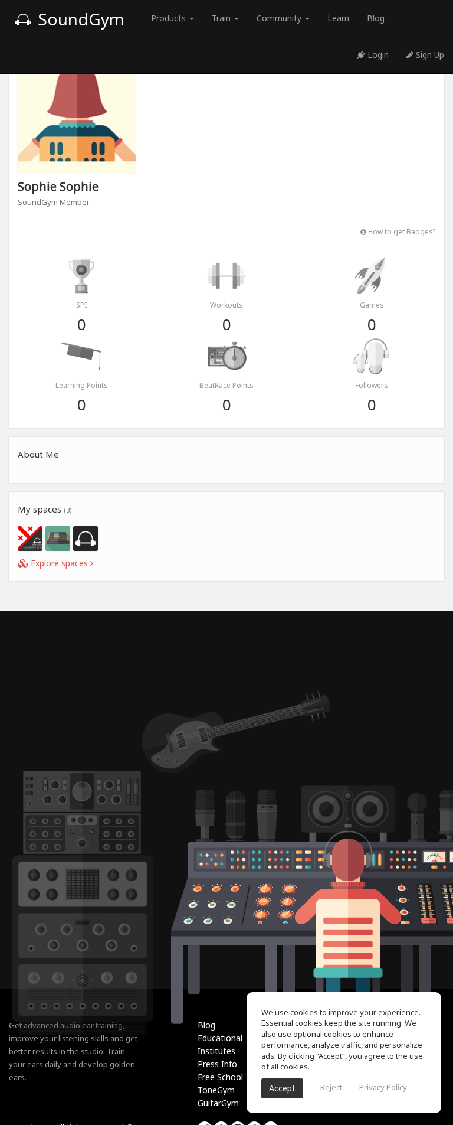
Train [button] (222, 18)
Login (377, 54)
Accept (282, 1088)
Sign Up (428, 54)
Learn (338, 18)
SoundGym (79, 19)
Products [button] (169, 18)
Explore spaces (59, 563)
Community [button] (280, 18)
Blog (376, 18)
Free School (220, 1076)
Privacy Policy (383, 1087)
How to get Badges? (400, 231)
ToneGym (216, 1089)
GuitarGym (218, 1102)
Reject (331, 1087)
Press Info (217, 1063)
